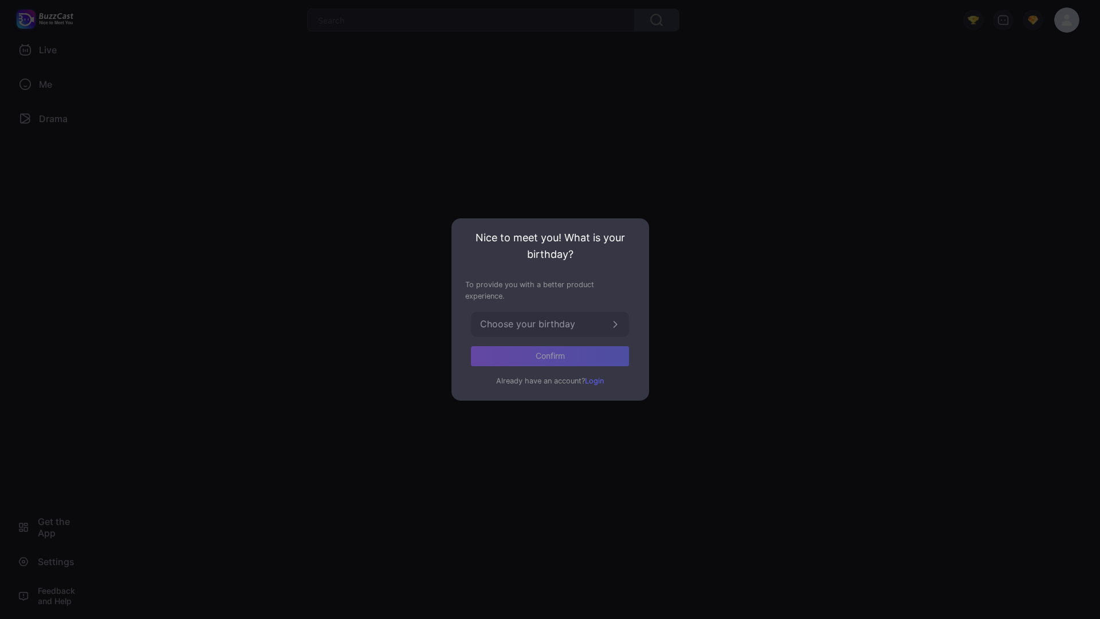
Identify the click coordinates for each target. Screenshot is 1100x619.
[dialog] (550, 309)
